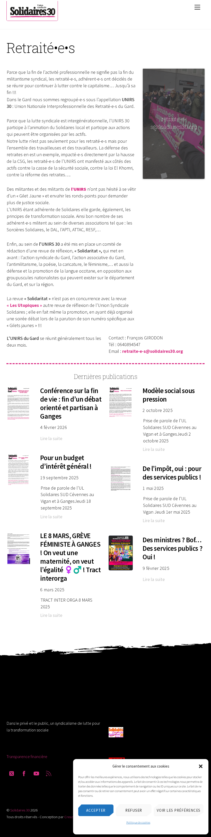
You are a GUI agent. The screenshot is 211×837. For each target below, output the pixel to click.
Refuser (133, 810)
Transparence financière (26, 756)
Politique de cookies (138, 822)
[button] (200, 766)
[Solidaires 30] (32, 19)
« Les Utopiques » (24, 305)
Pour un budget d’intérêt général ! (65, 462)
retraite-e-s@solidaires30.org (152, 351)
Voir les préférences (178, 810)
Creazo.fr (71, 817)
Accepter (96, 810)
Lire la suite (51, 438)
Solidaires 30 (20, 810)
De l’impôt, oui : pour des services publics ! (172, 472)
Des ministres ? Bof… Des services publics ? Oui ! (172, 548)
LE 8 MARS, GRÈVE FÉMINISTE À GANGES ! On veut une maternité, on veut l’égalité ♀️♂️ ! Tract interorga (70, 557)
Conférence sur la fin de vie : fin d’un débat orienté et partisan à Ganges (70, 403)
